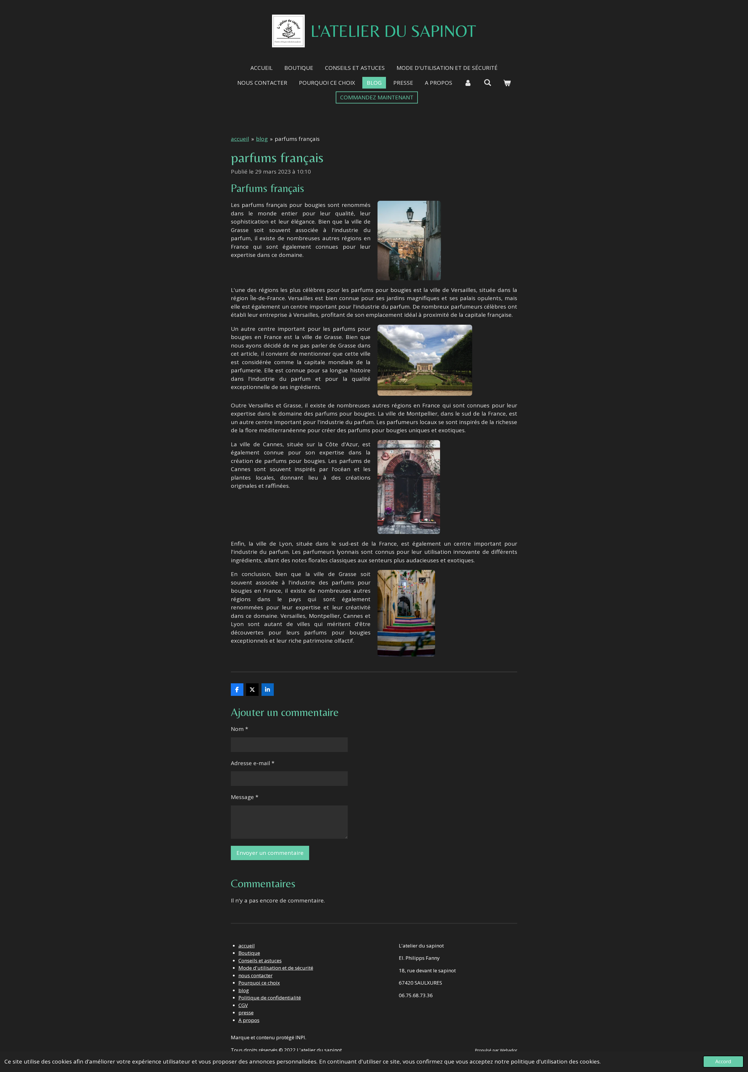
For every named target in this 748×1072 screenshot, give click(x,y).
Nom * (239, 729)
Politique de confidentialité (269, 997)
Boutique (249, 953)
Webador (508, 1050)
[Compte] (468, 83)
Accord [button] (723, 1061)
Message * (244, 797)
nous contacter (255, 975)
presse (246, 1012)
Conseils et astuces (260, 960)
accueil (240, 139)
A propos (248, 1020)
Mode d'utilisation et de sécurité (275, 967)
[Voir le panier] (506, 83)
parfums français (297, 139)
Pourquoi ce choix (259, 982)
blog (262, 139)
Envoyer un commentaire (270, 853)
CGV (243, 1005)
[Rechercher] (487, 82)
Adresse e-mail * (252, 763)
